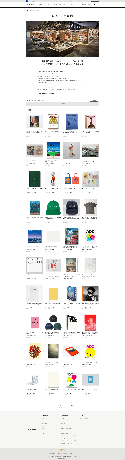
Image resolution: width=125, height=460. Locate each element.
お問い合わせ (63, 423)
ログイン (90, 4)
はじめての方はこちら (95, 1)
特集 (60, 4)
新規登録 (84, 4)
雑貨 (43, 428)
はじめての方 (63, 418)
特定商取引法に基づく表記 (66, 433)
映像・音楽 (44, 423)
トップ (27, 10)
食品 (43, 433)
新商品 (48, 4)
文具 (43, 426)
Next (72, 405)
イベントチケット (45, 435)
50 (68, 405)
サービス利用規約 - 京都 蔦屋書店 (67, 428)
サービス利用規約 (64, 426)
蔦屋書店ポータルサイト (85, 418)
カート (94, 5)
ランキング (54, 4)
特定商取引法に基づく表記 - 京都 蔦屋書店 (69, 435)
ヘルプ (62, 421)
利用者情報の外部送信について (67, 443)
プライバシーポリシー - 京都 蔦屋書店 (68, 440)
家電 (43, 431)
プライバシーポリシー (65, 438)
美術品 (43, 418)
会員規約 (63, 431)
